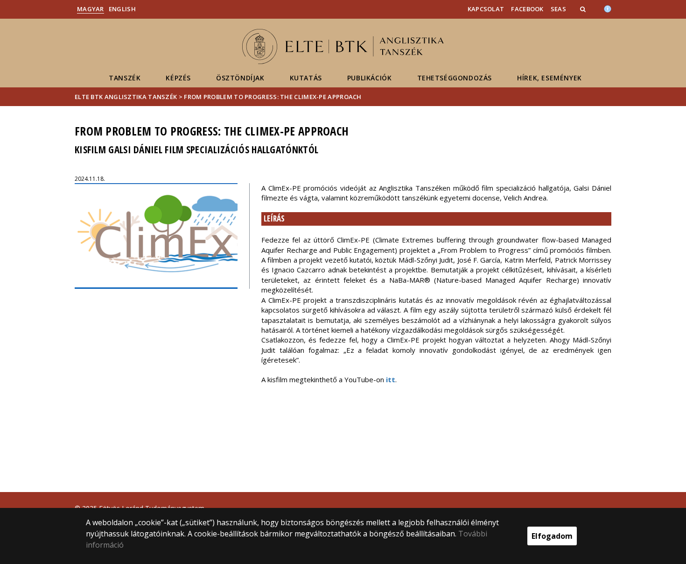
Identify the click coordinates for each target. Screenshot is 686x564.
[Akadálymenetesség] (607, 8)
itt (390, 379)
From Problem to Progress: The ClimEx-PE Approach (272, 97)
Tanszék (124, 77)
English (122, 9)
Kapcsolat (486, 9)
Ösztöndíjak (240, 77)
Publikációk (369, 77)
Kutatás (306, 77)
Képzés (178, 77)
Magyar (90, 9)
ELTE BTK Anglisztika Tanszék (126, 97)
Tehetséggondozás (454, 77)
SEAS (558, 9)
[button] (584, 9)
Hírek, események (549, 77)
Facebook (527, 9)
